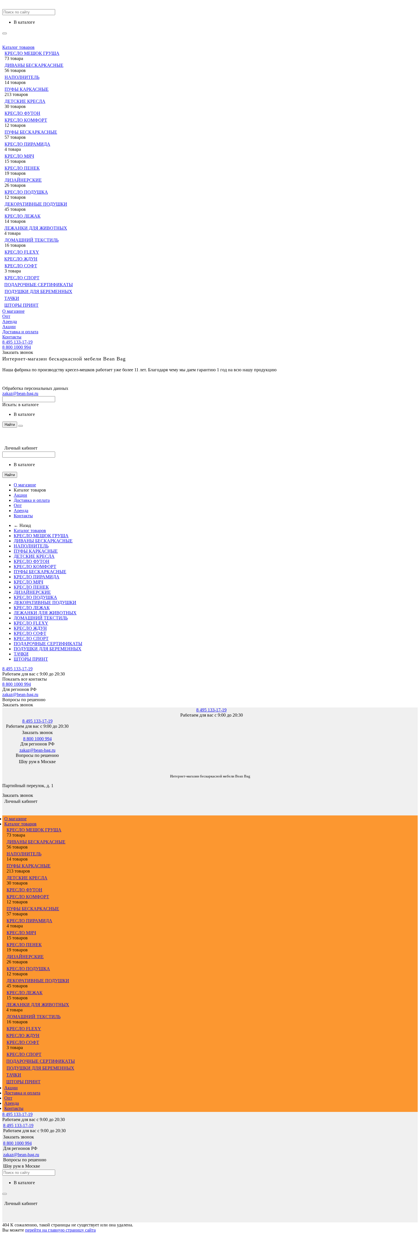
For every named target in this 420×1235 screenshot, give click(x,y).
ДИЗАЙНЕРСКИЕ (23, 180)
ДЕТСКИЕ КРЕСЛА (25, 101)
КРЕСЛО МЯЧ (19, 156)
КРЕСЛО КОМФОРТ (26, 120)
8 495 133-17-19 (17, 342)
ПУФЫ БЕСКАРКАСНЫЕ (31, 132)
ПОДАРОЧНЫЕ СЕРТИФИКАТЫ (38, 284)
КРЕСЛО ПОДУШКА (26, 192)
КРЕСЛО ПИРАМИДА (27, 144)
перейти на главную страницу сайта (60, 1230)
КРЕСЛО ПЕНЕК (22, 168)
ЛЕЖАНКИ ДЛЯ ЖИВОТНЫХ (35, 228)
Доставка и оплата (20, 331)
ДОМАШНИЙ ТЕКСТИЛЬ (32, 240)
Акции (9, 326)
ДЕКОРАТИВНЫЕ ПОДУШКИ (36, 204)
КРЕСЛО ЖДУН (20, 258)
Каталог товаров (18, 47)
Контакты (11, 336)
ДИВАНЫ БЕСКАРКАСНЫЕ (34, 65)
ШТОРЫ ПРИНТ (21, 305)
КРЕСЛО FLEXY (22, 252)
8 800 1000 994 (16, 347)
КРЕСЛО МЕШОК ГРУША (32, 53)
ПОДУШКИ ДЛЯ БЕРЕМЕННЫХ (38, 291)
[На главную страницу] (2, 767)
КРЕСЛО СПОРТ (22, 277)
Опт (6, 316)
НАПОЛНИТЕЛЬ (22, 77)
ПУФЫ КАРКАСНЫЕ (27, 89)
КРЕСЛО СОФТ (21, 265)
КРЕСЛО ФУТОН (22, 113)
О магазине (13, 311)
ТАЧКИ (11, 298)
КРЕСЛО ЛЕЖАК (23, 216)
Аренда (9, 321)
